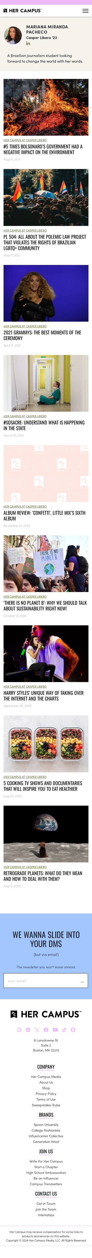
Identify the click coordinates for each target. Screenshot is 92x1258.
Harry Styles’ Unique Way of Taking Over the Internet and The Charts (44, 695)
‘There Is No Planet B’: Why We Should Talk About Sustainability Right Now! (45, 605)
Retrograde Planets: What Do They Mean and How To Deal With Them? (43, 876)
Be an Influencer (46, 1178)
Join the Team (46, 1209)
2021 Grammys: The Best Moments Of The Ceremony (42, 335)
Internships (46, 1214)
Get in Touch (46, 1203)
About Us (46, 1082)
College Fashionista (46, 1130)
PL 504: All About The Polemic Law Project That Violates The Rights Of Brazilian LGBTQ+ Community (45, 242)
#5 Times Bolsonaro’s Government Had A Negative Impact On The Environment (43, 149)
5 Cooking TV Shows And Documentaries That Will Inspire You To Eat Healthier (43, 785)
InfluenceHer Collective (46, 1135)
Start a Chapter (46, 1166)
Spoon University (46, 1124)
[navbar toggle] (85, 11)
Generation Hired (46, 1141)
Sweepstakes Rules (46, 1104)
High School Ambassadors (46, 1172)
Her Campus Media (46, 1076)
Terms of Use (46, 1099)
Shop (46, 1087)
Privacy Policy (46, 1093)
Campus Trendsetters (46, 1183)
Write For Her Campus (46, 1161)
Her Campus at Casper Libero (25, 140)
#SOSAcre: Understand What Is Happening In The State (44, 425)
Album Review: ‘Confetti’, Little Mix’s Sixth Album (44, 515)
